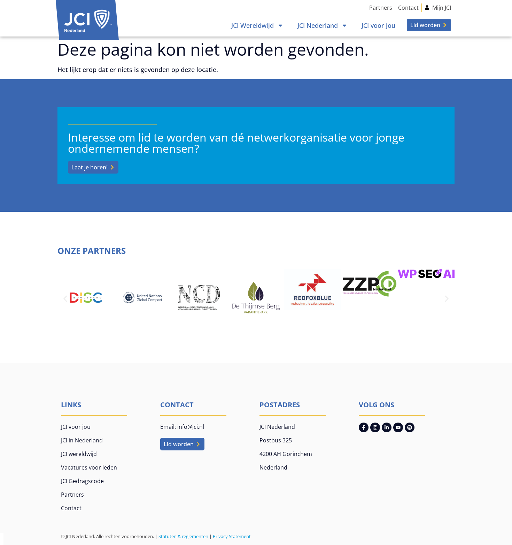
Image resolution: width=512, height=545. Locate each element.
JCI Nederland (317, 25)
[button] (65, 298)
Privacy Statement (232, 536)
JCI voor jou (378, 25)
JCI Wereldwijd (252, 25)
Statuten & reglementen (183, 536)
